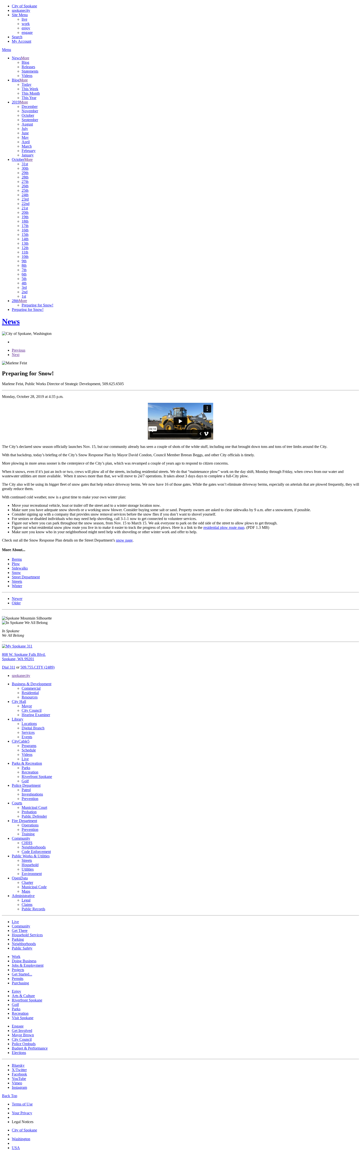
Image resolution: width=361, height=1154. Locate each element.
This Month (31, 93)
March (27, 146)
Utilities (28, 869)
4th (24, 283)
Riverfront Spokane (37, 776)
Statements (30, 71)
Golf (25, 781)
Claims (27, 904)
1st (24, 296)
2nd (25, 292)
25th (25, 190)
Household (30, 865)
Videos (27, 76)
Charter (27, 882)
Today (26, 84)
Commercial (31, 688)
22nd (25, 204)
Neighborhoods (34, 847)
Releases (28, 67)
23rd (25, 199)
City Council (32, 710)
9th (24, 261)
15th (25, 234)
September (30, 120)
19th (25, 217)
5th (24, 279)
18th (25, 221)
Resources (30, 697)
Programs (29, 746)
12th (25, 248)
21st (25, 208)
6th (24, 274)
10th (25, 256)
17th (25, 226)
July (25, 129)
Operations (30, 825)
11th (25, 252)
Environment (32, 874)
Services (28, 732)
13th (25, 243)
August (27, 124)
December (30, 106)
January (28, 155)
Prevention (30, 799)
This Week (30, 89)
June (25, 133)
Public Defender (34, 816)
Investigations (32, 794)
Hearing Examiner (36, 715)
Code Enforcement (36, 852)
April (26, 142)
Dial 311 (8, 667)
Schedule (29, 750)
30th (25, 168)
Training (28, 834)
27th (25, 181)
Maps (26, 891)
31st (25, 164)
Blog (25, 62)
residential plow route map (223, 527)
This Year (29, 98)
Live (25, 759)
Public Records (33, 909)
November (30, 111)
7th (24, 270)
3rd (24, 287)
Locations (29, 724)
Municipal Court (34, 807)
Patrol (26, 790)
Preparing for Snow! (37, 305)
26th (25, 186)
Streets (27, 860)
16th (25, 230)
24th (25, 195)
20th (25, 212)
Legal (26, 900)
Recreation (30, 772)
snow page (124, 540)
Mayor (27, 706)
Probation (29, 812)
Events (27, 737)
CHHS (27, 843)
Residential (30, 693)
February (29, 151)
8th (24, 265)
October (28, 115)
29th (25, 173)
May (25, 137)
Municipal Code (34, 887)
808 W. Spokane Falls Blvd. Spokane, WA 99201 (24, 656)
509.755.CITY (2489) (37, 667)
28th (25, 177)
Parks (26, 768)
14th (25, 239)
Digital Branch (33, 728)
